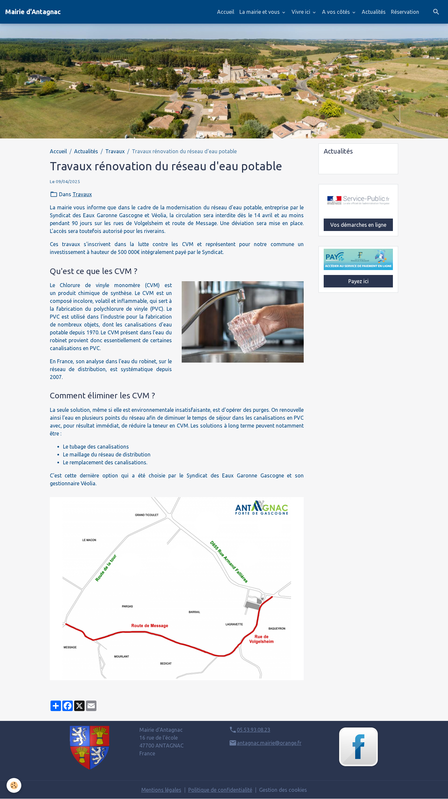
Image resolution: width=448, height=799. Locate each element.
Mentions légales (161, 790)
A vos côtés (336, 12)
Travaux (115, 151)
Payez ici (358, 281)
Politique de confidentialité (220, 790)
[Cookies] (14, 785)
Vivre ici (302, 12)
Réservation (405, 12)
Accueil (225, 12)
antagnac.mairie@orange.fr (269, 743)
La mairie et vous (260, 12)
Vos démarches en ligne (358, 225)
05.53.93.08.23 (253, 730)
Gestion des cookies (283, 790)
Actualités (374, 12)
